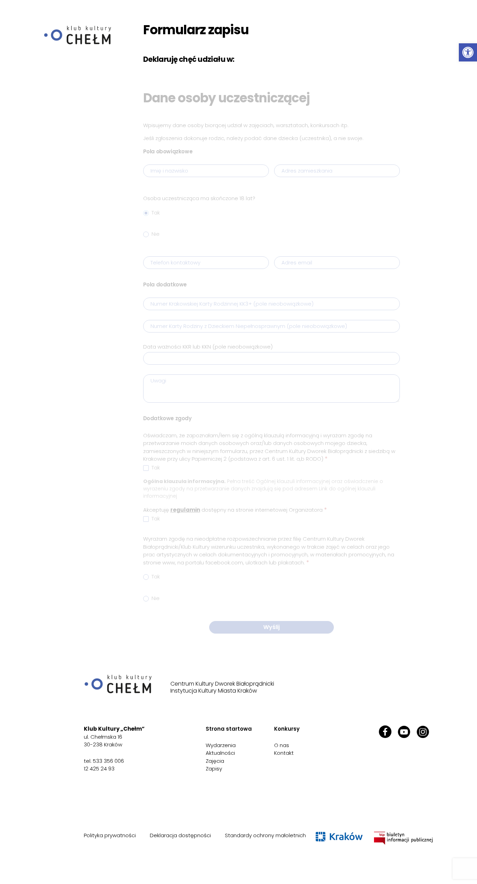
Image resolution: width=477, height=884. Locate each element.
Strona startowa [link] (229, 728)
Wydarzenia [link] (221, 745)
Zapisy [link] (214, 768)
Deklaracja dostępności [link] (180, 835)
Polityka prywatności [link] (110, 835)
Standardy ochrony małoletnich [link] (265, 835)
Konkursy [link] (287, 728)
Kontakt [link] (284, 753)
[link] (468, 52)
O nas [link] (281, 745)
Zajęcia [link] (215, 761)
